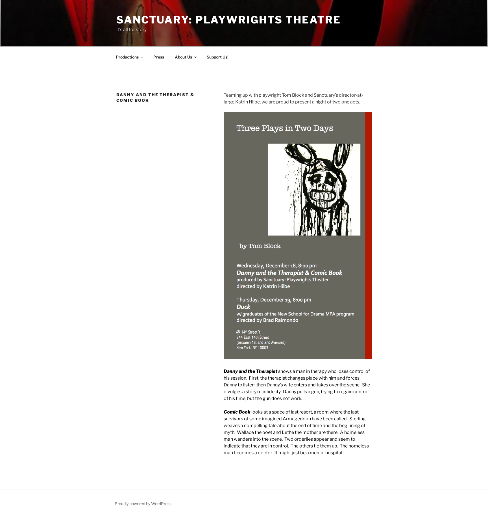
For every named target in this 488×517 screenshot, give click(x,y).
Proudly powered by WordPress (143, 503)
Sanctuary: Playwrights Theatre (228, 20)
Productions (127, 57)
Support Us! (217, 57)
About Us (183, 57)
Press (158, 57)
